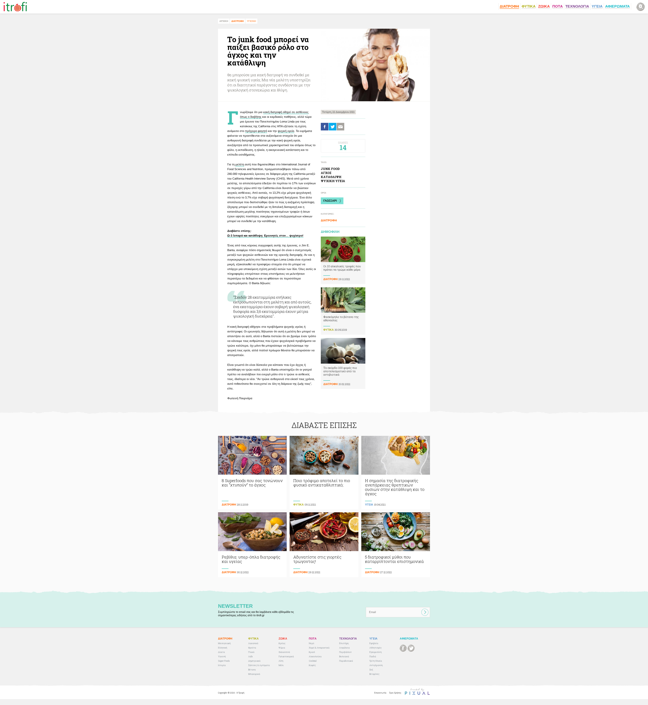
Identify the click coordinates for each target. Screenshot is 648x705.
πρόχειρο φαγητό (256, 131)
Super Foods (224, 660)
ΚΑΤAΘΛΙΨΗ (331, 177)
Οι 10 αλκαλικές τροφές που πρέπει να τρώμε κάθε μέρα (343, 260)
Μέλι (281, 665)
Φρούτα (252, 647)
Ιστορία (222, 665)
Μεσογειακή (224, 643)
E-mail (340, 126)
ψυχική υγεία (286, 131)
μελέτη (239, 164)
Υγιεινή (222, 656)
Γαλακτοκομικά (286, 656)
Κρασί (312, 652)
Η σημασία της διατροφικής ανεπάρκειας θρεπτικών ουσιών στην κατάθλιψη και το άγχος (395, 472)
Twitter (332, 126)
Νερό (311, 643)
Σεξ (371, 669)
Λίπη (281, 660)
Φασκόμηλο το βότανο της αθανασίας (343, 311)
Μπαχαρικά (254, 673)
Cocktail (313, 660)
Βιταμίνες (374, 673)
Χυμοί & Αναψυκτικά (319, 647)
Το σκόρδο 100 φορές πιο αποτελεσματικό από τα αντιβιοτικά (343, 363)
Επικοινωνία (380, 692)
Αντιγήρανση (376, 665)
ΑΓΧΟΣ (326, 173)
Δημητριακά (254, 660)
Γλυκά (251, 652)
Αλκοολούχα (315, 656)
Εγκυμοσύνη (375, 652)
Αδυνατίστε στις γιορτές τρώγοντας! (324, 544)
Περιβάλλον (345, 652)
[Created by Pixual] (417, 691)
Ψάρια (282, 647)
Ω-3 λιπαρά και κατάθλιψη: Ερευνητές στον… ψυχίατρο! (265, 235)
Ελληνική (222, 647)
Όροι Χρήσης (395, 692)
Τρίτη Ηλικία (375, 660)
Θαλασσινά (284, 652)
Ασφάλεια (344, 647)
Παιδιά (372, 656)
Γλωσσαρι (330, 200)
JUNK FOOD (330, 169)
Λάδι (250, 656)
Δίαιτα (221, 652)
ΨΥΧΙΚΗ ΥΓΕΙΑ (333, 181)
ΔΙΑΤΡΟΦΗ (237, 21)
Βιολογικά (344, 656)
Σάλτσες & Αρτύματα (259, 665)
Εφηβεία (373, 643)
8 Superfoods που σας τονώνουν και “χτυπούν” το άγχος (252, 472)
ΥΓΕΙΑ (369, 504)
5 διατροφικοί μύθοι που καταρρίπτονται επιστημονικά (395, 544)
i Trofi (15, 7)
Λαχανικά (253, 643)
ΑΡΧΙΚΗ (223, 21)
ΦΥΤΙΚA (328, 329)
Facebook (324, 126)
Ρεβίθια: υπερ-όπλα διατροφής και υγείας (252, 544)
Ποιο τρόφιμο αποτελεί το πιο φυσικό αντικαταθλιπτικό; (324, 472)
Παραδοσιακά (346, 660)
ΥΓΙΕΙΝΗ (251, 21)
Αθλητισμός (375, 647)
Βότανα (252, 669)
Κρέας (282, 643)
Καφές (312, 665)
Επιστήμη (344, 643)
